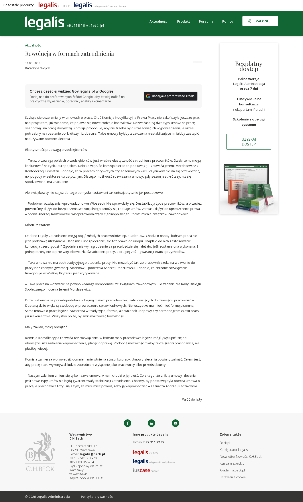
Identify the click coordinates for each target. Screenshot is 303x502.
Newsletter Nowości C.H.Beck (241, 456)
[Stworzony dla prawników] (54, 5)
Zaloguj (263, 21)
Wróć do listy (192, 399)
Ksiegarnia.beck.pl (232, 463)
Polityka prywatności (97, 496)
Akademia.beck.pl (232, 470)
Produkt (183, 21)
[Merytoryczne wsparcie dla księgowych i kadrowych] (100, 5)
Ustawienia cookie (233, 477)
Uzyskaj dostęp (249, 142)
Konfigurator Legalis (234, 450)
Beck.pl (225, 443)
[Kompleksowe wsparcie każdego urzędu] (64, 23)
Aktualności (33, 45)
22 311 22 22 (155, 442)
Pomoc (228, 21)
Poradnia (206, 21)
